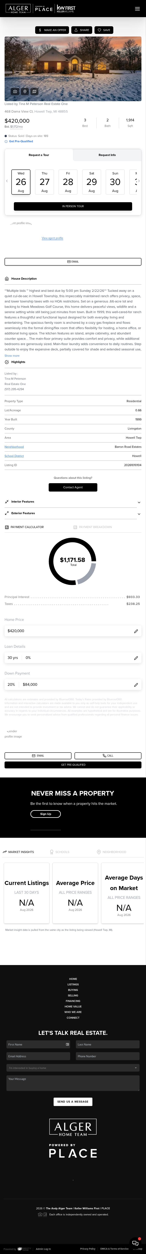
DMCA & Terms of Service (114, 1248)
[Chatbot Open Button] (135, 1243)
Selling (73, 995)
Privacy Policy (87, 1248)
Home (73, 979)
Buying (73, 990)
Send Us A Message (73, 1101)
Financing (73, 1001)
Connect (73, 1017)
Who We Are (73, 1012)
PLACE (106, 1208)
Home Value (73, 1006)
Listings (73, 984)
